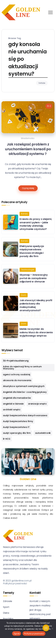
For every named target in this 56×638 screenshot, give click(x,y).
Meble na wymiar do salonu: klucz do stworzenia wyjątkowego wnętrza (36, 332)
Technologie (27, 269)
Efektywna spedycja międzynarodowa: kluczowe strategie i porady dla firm (32, 251)
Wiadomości (27, 138)
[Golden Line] (20, 12)
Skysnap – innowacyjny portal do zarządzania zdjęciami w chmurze (34, 278)
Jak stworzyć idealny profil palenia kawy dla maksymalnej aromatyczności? (36, 305)
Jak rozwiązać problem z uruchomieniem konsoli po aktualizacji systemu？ (28, 149)
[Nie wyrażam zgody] (52, 628)
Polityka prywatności (15, 583)
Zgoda (17, 633)
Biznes (24, 213)
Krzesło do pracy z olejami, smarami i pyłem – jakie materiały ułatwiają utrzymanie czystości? (36, 224)
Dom (23, 295)
